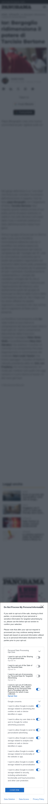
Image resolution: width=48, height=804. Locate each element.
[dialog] (24, 703)
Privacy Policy (38, 799)
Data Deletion (9, 799)
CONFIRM (14, 790)
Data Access (24, 799)
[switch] (38, 657)
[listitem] (24, 651)
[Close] (43, 607)
